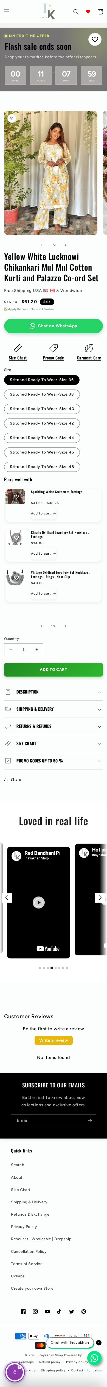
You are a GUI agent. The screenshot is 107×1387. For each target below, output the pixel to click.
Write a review (53, 1040)
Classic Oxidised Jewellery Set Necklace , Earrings (60, 534)
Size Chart (18, 358)
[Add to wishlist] (16, 497)
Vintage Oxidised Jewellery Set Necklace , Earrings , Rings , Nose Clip (60, 574)
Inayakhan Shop (51, 1355)
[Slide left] (41, 245)
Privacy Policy (24, 1226)
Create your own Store (32, 1288)
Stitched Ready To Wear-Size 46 (42, 452)
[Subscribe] (90, 1120)
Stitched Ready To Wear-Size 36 (42, 380)
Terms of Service (27, 1264)
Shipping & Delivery (29, 1202)
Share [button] (15, 779)
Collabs (18, 1276)
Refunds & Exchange (30, 1214)
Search (17, 1165)
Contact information (86, 1370)
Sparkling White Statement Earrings (56, 492)
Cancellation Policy (29, 1251)
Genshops (26, 1362)
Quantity (11, 639)
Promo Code (53, 358)
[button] (7, 12)
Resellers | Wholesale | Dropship (41, 1239)
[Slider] (53, 897)
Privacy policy (77, 1362)
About (16, 1177)
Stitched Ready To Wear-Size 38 (42, 394)
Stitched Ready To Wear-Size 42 (42, 423)
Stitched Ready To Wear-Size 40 (42, 408)
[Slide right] (66, 245)
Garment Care (89, 358)
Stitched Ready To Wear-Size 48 (42, 466)
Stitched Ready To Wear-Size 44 (42, 437)
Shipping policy (53, 1370)
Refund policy (50, 1362)
